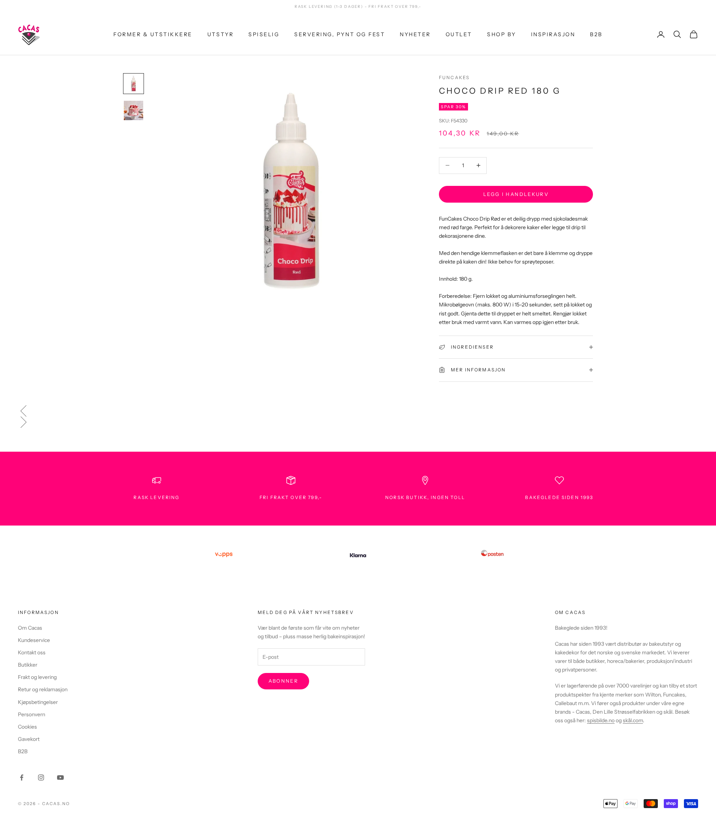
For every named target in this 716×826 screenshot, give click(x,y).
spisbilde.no (601, 720)
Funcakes (454, 77)
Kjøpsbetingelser (38, 702)
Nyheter (415, 34)
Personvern (31, 714)
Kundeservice (34, 640)
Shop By (501, 34)
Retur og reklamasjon (42, 689)
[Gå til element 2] (133, 110)
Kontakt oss (31, 652)
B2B (596, 34)
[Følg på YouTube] (60, 777)
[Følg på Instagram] (41, 777)
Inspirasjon (553, 34)
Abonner (283, 681)
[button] (358, 411)
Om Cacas (30, 627)
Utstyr (220, 34)
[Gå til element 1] (133, 83)
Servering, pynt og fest (339, 34)
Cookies (27, 726)
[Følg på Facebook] (21, 777)
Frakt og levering (37, 677)
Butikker (27, 664)
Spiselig (263, 34)
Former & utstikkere (152, 34)
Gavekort (29, 739)
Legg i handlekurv (516, 194)
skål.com (633, 720)
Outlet (459, 34)
